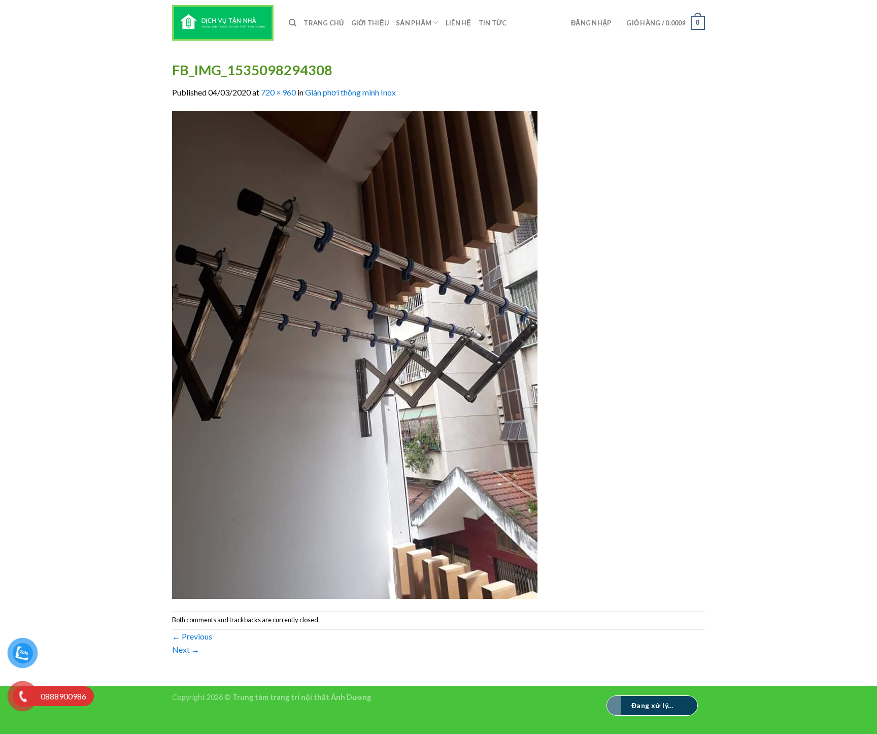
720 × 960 (278, 92)
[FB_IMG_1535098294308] (354, 354)
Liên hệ (458, 23)
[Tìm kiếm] (292, 23)
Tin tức (493, 23)
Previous (192, 636)
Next (185, 649)
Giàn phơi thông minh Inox (350, 92)
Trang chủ (323, 23)
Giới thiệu (370, 23)
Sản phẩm (413, 23)
